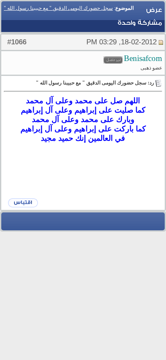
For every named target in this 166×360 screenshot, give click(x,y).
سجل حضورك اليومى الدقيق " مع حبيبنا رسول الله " (58, 8)
